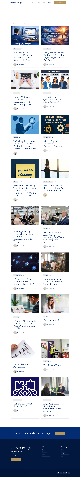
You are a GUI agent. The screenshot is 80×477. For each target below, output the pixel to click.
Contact (49, 2)
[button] (33, 2)
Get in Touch (60, 433)
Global (15, 459)
